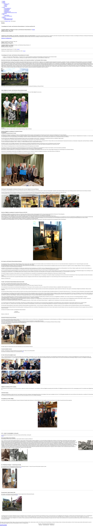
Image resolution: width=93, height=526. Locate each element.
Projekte (3, 7)
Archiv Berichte (6, 15)
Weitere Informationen (3, 525)
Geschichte (6, 4)
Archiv (3, 14)
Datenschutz (4, 17)
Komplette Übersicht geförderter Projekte (10, 12)
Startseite (3, 1)
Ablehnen (5, 524)
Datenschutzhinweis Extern (8, 18)
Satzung (5, 5)
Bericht (33, 29)
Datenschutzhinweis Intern (8, 19)
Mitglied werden (6, 3)
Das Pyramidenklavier (7, 8)
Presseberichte (4, 13)
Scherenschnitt (6, 10)
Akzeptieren (2, 524)
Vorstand (5, 6)
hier (22, 351)
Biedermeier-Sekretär (7, 11)
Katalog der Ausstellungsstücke (6, 38)
